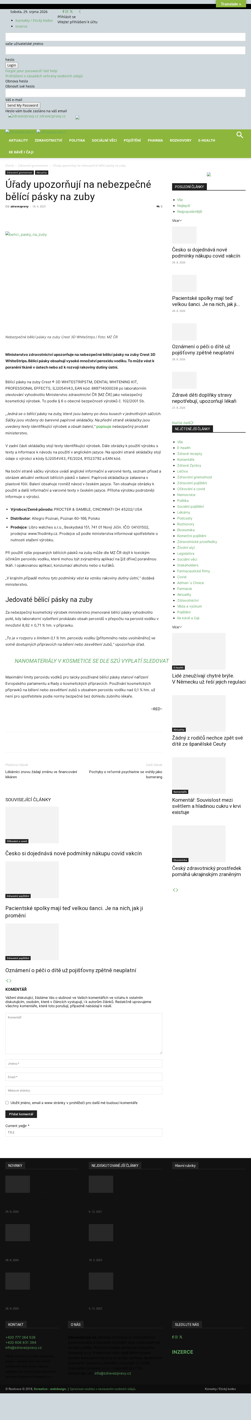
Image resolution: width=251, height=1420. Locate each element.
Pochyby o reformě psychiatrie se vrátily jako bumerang (125, 774)
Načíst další (181, 423)
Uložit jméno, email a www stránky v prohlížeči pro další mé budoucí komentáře (74, 1103)
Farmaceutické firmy (193, 571)
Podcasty (184, 518)
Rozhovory (180, 140)
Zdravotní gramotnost (33, 165)
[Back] (80, 11)
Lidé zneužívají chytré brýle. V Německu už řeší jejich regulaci (209, 679)
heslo (9, 59)
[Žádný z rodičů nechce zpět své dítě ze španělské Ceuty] (209, 713)
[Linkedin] (85, 217)
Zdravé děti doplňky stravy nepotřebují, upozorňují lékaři (204, 398)
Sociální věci (104, 140)
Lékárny (183, 512)
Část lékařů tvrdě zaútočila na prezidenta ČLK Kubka (122, 1202)
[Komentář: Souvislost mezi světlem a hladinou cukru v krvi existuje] (209, 775)
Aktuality (18, 140)
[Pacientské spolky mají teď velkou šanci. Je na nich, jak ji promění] (83, 879)
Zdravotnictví (48, 140)
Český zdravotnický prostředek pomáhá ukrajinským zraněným (206, 871)
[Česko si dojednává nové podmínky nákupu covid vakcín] (83, 825)
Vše (180, 200)
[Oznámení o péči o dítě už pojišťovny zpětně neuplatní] (83, 942)
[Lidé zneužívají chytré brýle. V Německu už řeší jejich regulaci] (209, 651)
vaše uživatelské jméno (24, 43)
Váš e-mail (13, 99)
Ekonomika (186, 530)
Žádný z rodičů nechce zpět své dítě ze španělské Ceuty (207, 741)
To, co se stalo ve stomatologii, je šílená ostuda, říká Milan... (124, 1299)
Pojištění (132, 140)
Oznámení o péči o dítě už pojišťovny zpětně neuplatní (70, 970)
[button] (240, 136)
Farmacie (184, 588)
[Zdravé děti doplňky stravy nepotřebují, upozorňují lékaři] (209, 380)
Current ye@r (17, 1126)
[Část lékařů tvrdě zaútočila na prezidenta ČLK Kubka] (125, 1184)
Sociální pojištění (190, 506)
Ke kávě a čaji (188, 618)
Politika (77, 140)
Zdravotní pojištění (18, 896)
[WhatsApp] (73, 217)
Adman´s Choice (190, 583)
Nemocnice (186, 495)
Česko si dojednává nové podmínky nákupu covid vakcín (73, 853)
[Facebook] (64, 11)
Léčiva (182, 471)
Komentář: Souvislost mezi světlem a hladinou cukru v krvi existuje (206, 806)
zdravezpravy (19, 206)
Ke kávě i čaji (21, 152)
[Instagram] (67, 11)
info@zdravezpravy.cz (23, 1347)
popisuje (103, 426)
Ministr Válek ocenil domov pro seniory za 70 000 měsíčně (123, 1250)
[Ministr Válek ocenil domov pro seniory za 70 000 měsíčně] (125, 1232)
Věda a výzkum (189, 606)
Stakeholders (187, 565)
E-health (183, 448)
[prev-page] (7, 981)
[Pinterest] (62, 217)
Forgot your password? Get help (31, 70)
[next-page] (10, 981)
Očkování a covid (17, 841)
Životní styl (186, 547)
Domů (9, 165)
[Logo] (21, 132)
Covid (182, 577)
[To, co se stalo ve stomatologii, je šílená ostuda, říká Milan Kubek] (125, 1281)
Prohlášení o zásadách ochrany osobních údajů (44, 76)
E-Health (206, 140)
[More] (96, 217)
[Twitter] (71, 11)
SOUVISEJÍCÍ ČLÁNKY (28, 799)
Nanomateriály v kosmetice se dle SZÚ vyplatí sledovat (92, 661)
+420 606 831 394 (20, 1342)
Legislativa (185, 553)
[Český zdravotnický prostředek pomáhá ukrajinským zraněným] (209, 843)
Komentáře (185, 459)
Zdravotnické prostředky (197, 542)
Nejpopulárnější (189, 211)
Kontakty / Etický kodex (34, 20)
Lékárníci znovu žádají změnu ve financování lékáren (41, 774)
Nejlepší (183, 205)
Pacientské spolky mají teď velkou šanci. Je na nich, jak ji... (206, 301)
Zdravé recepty (189, 453)
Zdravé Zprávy (189, 465)
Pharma (155, 140)
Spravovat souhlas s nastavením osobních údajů (102, 1389)
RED (156, 709)
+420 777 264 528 (20, 1337)
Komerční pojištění (191, 536)
